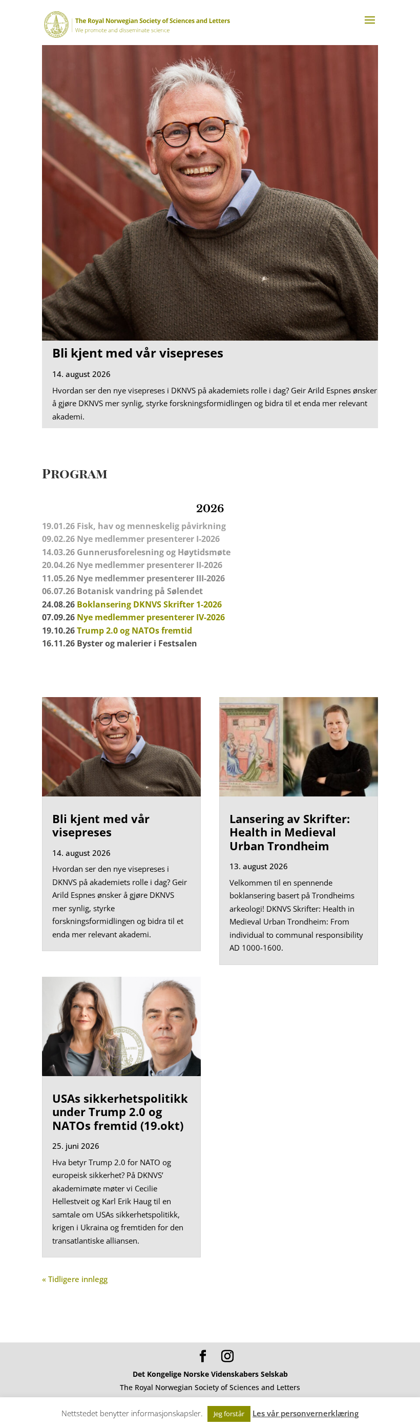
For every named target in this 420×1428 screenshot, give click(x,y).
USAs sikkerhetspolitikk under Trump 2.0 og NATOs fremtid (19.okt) (120, 1111)
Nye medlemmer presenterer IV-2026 (151, 617)
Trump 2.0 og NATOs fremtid (134, 630)
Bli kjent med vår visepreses (137, 352)
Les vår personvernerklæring (306, 1413)
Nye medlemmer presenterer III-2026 (151, 578)
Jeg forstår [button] (229, 1413)
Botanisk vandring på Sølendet (141, 591)
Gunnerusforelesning (120, 552)
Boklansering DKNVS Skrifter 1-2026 (149, 604)
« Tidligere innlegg (75, 1279)
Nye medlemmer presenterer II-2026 (149, 565)
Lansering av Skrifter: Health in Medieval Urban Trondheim (289, 832)
